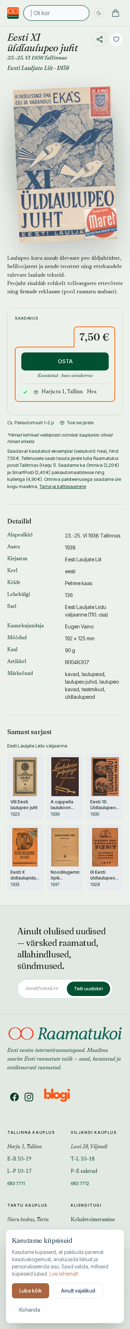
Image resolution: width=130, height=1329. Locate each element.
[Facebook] (14, 1097)
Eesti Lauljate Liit (30, 67)
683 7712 (80, 1183)
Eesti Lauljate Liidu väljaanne (37, 746)
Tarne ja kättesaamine (62, 486)
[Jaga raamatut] (99, 39)
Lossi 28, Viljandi (89, 1147)
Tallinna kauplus (31, 1132)
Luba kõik (30, 1291)
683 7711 (16, 1183)
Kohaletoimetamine (93, 1220)
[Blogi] (61, 1097)
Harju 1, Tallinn (24, 1147)
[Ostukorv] (115, 13)
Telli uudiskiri (88, 988)
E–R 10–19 (19, 1159)
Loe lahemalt (63, 1274)
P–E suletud (84, 1171)
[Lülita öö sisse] (99, 13)
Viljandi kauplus (94, 1132)
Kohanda (29, 1310)
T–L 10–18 (83, 1159)
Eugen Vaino (79, 626)
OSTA (65, 361)
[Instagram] (29, 1097)
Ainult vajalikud (78, 1291)
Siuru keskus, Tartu (28, 1220)
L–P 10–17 (19, 1171)
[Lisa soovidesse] (116, 39)
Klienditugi (86, 1205)
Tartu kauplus (27, 1205)
